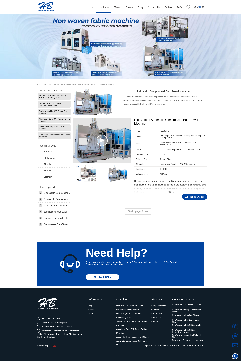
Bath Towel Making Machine (55, 205)
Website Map (42, 346)
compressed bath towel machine (55, 211)
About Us (157, 299)
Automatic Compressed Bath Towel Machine (92, 84)
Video (90, 313)
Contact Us (156, 317)
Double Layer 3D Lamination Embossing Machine (51, 104)
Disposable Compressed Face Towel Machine (55, 193)
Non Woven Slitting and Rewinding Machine (187, 306)
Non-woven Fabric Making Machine (187, 335)
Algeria (47, 164)
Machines (66, 84)
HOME (57, 84)
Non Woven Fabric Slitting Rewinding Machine (183, 326)
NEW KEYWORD (183, 299)
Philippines (49, 158)
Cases (91, 309)
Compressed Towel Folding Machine (55, 218)
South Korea (50, 170)
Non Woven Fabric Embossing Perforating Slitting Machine (52, 96)
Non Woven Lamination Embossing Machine (187, 331)
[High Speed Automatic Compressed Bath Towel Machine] (87, 173)
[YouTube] (54, 346)
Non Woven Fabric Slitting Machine (187, 320)
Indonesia (49, 152)
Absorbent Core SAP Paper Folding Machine (54, 120)
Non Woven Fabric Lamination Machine (185, 316)
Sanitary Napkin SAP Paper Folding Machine (54, 112)
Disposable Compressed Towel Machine (55, 199)
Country (154, 321)
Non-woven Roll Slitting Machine (186, 310)
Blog (90, 306)
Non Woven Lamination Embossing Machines (187, 341)
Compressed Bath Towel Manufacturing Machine (55, 224)
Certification (156, 313)
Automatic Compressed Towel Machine (52, 128)
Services (155, 309)
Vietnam (48, 177)
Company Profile (158, 306)
